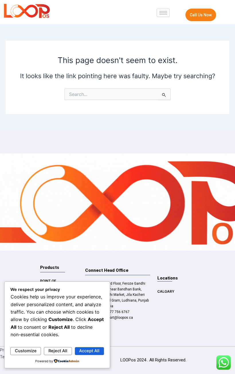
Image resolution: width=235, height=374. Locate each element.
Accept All (89, 350)
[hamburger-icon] (163, 13)
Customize (26, 350)
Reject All (57, 350)
